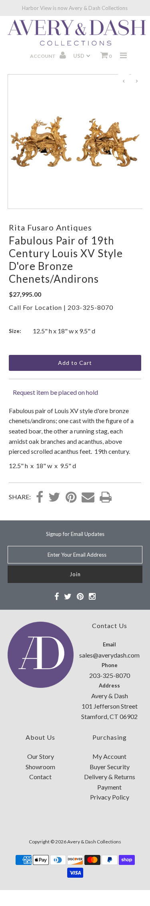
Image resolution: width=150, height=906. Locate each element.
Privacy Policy (109, 797)
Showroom (40, 766)
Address (109, 685)
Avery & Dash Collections (94, 842)
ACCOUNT (43, 56)
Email (109, 644)
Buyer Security (110, 766)
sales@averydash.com (109, 655)
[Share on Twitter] (54, 497)
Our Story (40, 756)
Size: (15, 331)
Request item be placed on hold (55, 392)
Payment (109, 787)
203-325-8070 (90, 307)
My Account (109, 756)
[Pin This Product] (71, 497)
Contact (40, 776)
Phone (110, 665)
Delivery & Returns (109, 776)
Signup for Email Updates (75, 534)
